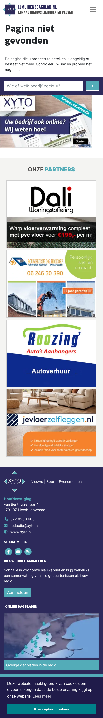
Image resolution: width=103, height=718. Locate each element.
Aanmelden (17, 592)
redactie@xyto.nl (24, 525)
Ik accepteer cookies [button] (51, 709)
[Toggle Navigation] (93, 9)
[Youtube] (19, 552)
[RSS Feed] (28, 552)
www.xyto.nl (21, 532)
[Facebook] (9, 552)
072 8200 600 (22, 519)
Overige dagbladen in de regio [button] (31, 665)
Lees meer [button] (41, 696)
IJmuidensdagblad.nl (37, 7)
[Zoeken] (92, 86)
